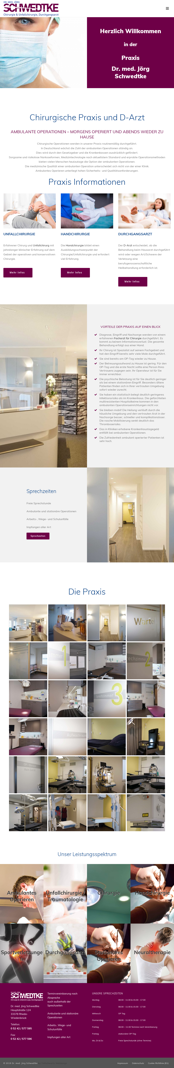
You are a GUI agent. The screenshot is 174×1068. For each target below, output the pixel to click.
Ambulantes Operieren (22, 896)
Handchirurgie (75, 245)
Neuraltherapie (152, 952)
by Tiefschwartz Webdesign (52, 1063)
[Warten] (146, 622)
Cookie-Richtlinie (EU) (158, 1063)
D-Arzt (128, 245)
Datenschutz (138, 1063)
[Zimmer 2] (146, 660)
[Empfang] (28, 622)
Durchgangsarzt (65, 952)
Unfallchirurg (41, 245)
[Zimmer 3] (107, 698)
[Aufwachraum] (67, 736)
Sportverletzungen (22, 955)
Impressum (122, 1063)
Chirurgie (109, 893)
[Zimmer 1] (67, 660)
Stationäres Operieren (109, 955)
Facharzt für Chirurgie (128, 338)
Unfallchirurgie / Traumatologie (65, 896)
